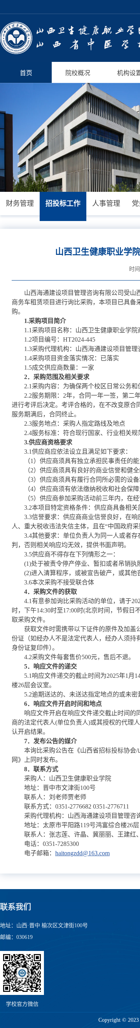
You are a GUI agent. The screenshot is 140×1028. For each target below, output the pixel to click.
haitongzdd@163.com (82, 853)
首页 (26, 73)
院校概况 (77, 73)
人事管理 (106, 203)
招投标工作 (63, 203)
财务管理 (20, 203)
